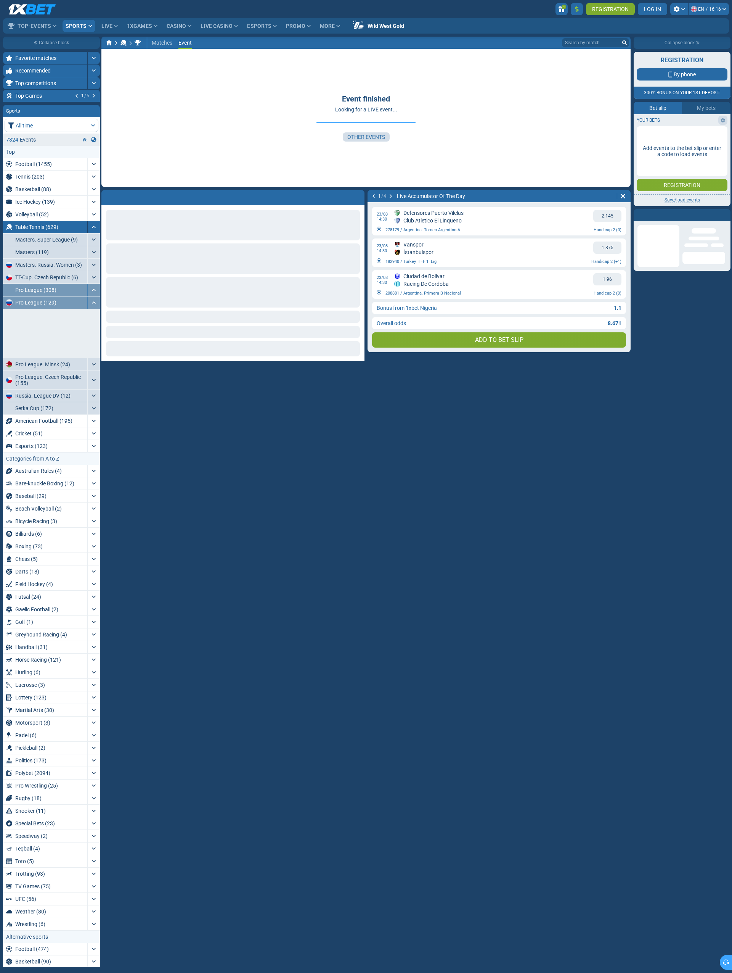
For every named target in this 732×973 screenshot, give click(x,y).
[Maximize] (93, 58)
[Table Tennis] (123, 43)
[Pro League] (137, 43)
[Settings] (679, 9)
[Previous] (77, 96)
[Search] (624, 42)
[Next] (94, 96)
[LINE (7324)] (109, 43)
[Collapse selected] (84, 185)
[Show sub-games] (93, 383)
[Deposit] (577, 9)
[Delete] (623, 196)
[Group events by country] (93, 185)
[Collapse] (93, 273)
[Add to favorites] (93, 108)
